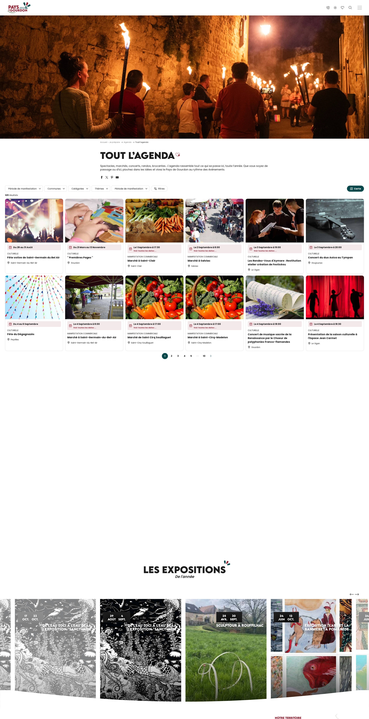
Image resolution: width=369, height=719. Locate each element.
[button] (350, 7)
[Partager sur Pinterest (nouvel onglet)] (112, 177)
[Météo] (335, 8)
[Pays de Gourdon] (18, 7)
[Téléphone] (328, 8)
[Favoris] (342, 7)
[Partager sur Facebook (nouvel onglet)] (101, 177)
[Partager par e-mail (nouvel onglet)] (117, 177)
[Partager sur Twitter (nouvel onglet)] (106, 177)
